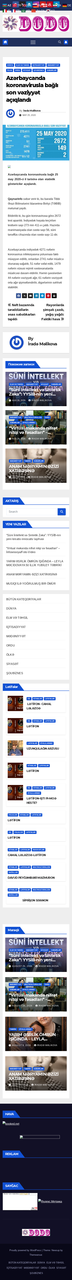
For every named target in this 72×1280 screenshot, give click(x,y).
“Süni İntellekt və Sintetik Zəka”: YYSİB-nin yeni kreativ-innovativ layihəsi (35, 394)
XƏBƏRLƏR (51, 70)
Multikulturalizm (33, 417)
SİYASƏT (27, 70)
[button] (59, 42)
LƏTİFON (33, 726)
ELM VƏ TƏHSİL (23, 65)
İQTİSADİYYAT (39, 65)
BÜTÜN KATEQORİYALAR (23, 599)
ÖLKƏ (9, 70)
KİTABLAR (37, 699)
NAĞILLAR (13, 872)
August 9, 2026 (22, 1045)
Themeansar (36, 1255)
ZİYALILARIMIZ (29, 423)
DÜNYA (10, 65)
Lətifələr (50, 699)
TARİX (47, 417)
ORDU (17, 70)
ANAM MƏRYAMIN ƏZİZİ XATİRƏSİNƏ (34, 468)
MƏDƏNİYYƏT (53, 65)
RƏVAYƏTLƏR (38, 850)
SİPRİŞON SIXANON (28, 900)
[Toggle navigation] (33, 42)
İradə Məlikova (31, 110)
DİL (29, 699)
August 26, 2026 (22, 966)
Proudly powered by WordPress (25, 1250)
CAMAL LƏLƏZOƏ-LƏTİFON (27, 855)
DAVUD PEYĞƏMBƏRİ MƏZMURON (31, 877)
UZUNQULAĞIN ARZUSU (43, 748)
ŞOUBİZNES (39, 70)
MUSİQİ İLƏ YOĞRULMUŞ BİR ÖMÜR (31, 583)
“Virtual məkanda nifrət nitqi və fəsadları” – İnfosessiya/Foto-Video (33, 432)
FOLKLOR (13, 815)
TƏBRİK (27, 461)
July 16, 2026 (20, 1085)
